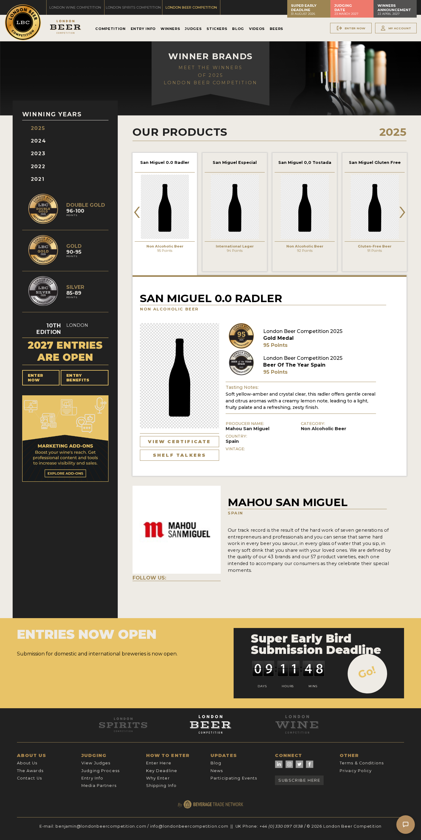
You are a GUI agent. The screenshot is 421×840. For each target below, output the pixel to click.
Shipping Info (161, 785)
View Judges (95, 763)
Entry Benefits (78, 377)
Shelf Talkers (179, 455)
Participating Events (234, 778)
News (217, 770)
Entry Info (143, 29)
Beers (276, 29)
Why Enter (158, 778)
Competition (110, 29)
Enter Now (35, 377)
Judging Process (100, 770)
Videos (257, 29)
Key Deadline (161, 770)
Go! (367, 672)
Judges (193, 29)
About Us (27, 763)
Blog (238, 29)
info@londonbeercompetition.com (189, 826)
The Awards (30, 770)
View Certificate (179, 441)
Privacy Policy (356, 770)
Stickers (216, 29)
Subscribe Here (299, 780)
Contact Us (29, 778)
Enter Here (158, 763)
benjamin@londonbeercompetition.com (100, 826)
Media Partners (98, 785)
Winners (170, 29)
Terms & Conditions (362, 763)
